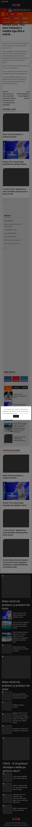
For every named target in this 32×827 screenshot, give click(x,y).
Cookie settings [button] (23, 413)
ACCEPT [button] (16, 416)
